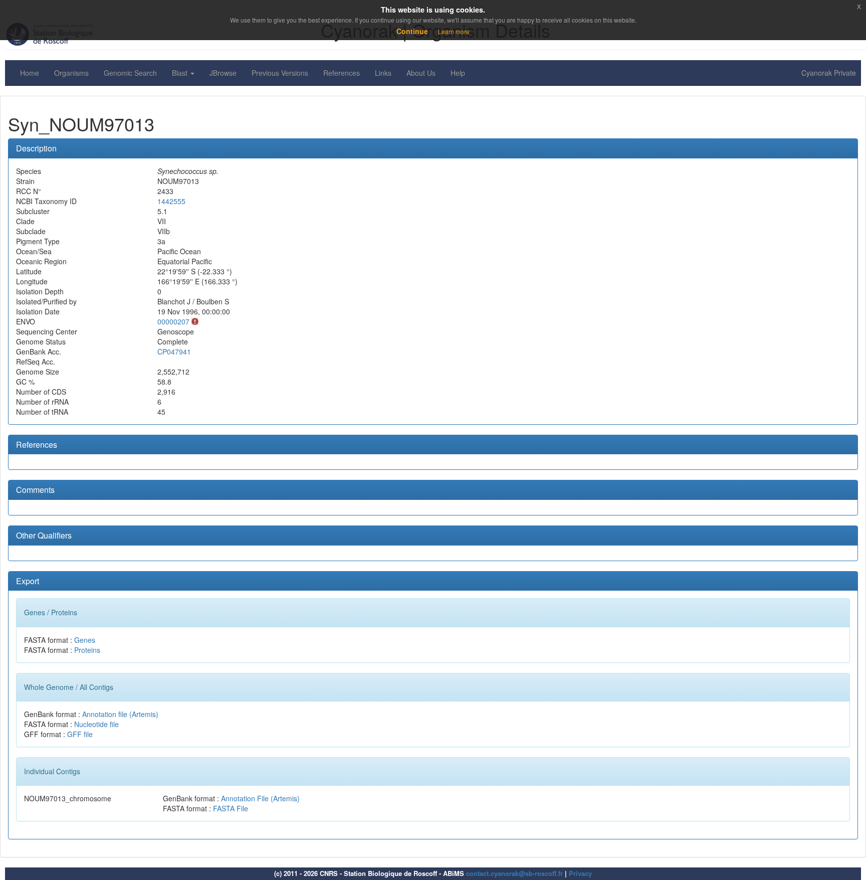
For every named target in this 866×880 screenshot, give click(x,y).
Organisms (71, 73)
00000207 (173, 321)
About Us (421, 73)
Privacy (580, 873)
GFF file (80, 734)
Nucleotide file (96, 724)
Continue (412, 31)
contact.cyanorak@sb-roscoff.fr (514, 873)
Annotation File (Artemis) (260, 798)
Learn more (454, 31)
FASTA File (230, 808)
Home (29, 73)
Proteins (87, 650)
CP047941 (174, 351)
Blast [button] (180, 73)
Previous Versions (280, 73)
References (341, 73)
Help (458, 73)
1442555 (171, 201)
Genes (84, 640)
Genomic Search (130, 73)
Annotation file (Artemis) (120, 714)
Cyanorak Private (828, 73)
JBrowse (223, 73)
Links (383, 73)
